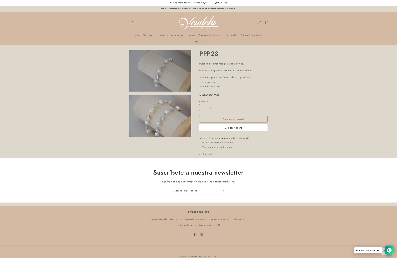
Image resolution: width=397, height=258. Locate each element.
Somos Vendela (159, 219)
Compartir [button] (208, 154)
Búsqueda (239, 219)
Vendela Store (193, 256)
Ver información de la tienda (217, 147)
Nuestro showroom (220, 219)
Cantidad (203, 101)
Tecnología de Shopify (208, 256)
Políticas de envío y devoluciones (194, 224)
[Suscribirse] (222, 190)
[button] (132, 22)
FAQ (218, 224)
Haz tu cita (176, 219)
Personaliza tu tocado (196, 219)
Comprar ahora (233, 127)
